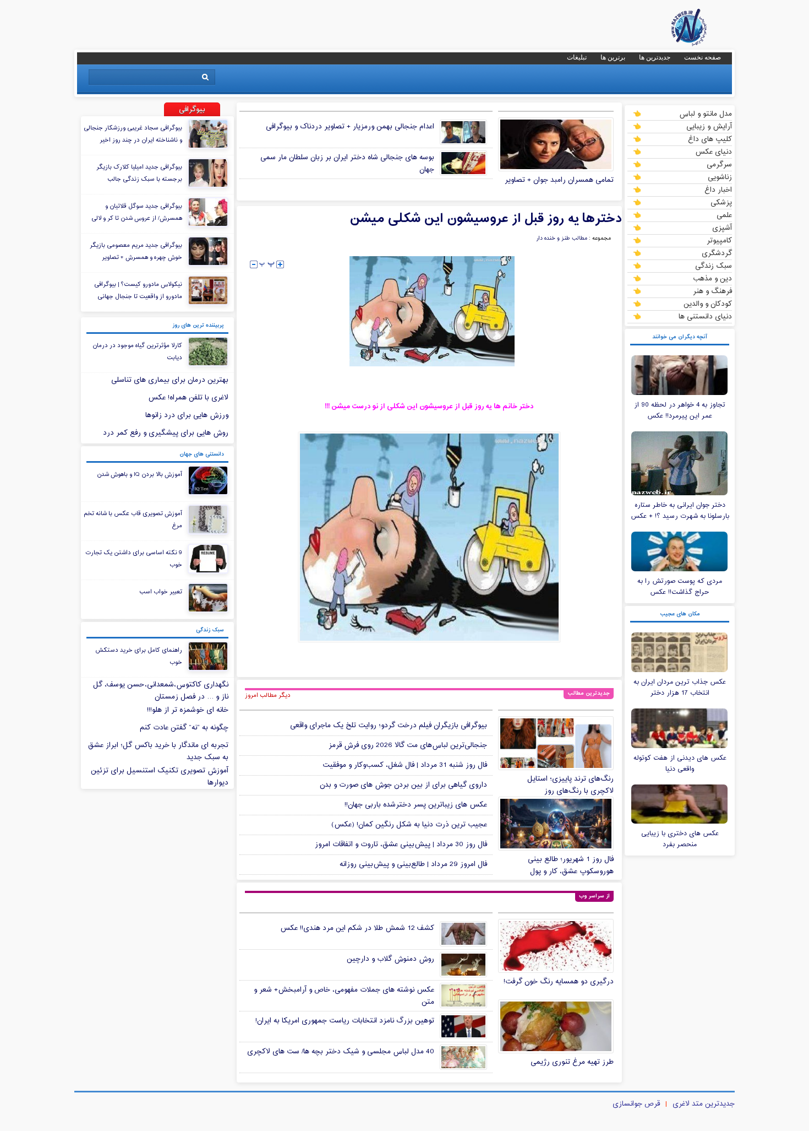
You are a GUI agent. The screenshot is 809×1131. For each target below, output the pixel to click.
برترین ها (612, 57)
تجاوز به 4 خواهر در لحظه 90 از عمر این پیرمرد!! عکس (679, 410)
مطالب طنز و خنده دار (561, 238)
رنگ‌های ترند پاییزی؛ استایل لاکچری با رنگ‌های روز (570, 785)
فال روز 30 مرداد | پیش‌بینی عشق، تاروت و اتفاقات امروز (401, 844)
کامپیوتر (719, 240)
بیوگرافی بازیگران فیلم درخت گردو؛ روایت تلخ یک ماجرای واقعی (388, 725)
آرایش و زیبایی (709, 126)
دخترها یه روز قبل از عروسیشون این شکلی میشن (486, 218)
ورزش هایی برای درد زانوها (186, 415)
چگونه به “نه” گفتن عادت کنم (184, 728)
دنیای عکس (713, 151)
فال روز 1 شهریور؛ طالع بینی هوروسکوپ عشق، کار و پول (571, 865)
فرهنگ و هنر (712, 290)
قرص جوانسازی (636, 1104)
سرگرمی (719, 164)
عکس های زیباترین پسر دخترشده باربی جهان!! (416, 805)
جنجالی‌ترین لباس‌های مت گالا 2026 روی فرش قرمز (408, 745)
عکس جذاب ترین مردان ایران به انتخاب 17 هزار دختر (679, 688)
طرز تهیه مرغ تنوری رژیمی (572, 1062)
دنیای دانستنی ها (705, 316)
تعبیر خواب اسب (160, 592)
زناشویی (720, 176)
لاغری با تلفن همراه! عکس (188, 398)
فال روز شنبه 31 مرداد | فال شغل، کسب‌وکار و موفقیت (404, 765)
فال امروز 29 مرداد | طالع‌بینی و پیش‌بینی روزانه (413, 864)
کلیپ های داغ (710, 138)
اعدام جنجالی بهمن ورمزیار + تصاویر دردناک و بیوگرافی (350, 127)
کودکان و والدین (708, 303)
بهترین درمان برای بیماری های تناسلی (169, 380)
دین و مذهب (712, 278)
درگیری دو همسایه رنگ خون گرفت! (559, 982)
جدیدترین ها (654, 57)
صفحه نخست (702, 57)
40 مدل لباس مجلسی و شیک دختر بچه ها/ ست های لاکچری (340, 1052)
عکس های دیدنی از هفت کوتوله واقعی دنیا (679, 764)
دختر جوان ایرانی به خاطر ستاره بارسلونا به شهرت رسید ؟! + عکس (680, 511)
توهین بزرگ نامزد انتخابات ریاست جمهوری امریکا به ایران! (344, 1021)
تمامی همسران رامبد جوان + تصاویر (559, 180)
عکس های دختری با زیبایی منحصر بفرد (680, 839)
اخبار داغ (718, 189)
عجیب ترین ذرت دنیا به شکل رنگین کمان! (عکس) (409, 825)
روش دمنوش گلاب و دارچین (390, 959)
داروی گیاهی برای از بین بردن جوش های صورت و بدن (403, 785)
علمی (724, 214)
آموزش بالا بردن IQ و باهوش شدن (139, 474)
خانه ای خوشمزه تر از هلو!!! (187, 710)
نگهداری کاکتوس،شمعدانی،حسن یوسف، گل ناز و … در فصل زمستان (160, 691)
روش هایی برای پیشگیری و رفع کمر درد (165, 433)
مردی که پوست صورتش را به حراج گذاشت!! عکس (679, 587)
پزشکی (721, 202)
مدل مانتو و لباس (705, 113)
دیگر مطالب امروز (268, 695)
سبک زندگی (713, 265)
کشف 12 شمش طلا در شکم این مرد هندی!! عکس (357, 928)
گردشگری (717, 252)
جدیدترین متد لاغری (704, 1104)
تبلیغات (577, 57)
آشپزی (722, 227)
